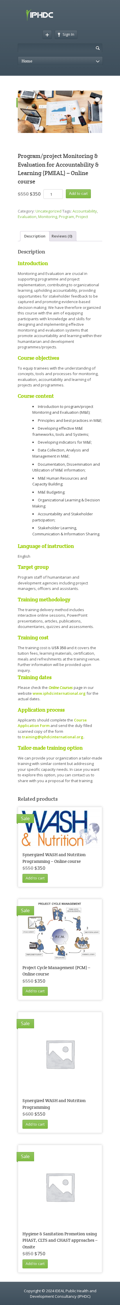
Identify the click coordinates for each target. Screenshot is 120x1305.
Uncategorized (48, 211)
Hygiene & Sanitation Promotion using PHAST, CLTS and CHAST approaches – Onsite (60, 1240)
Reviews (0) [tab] (62, 236)
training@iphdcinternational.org (52, 736)
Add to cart (78, 193)
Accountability (85, 211)
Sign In (68, 34)
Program (66, 216)
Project (82, 216)
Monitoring (47, 216)
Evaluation (27, 216)
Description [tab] (34, 236)
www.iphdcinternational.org (59, 693)
